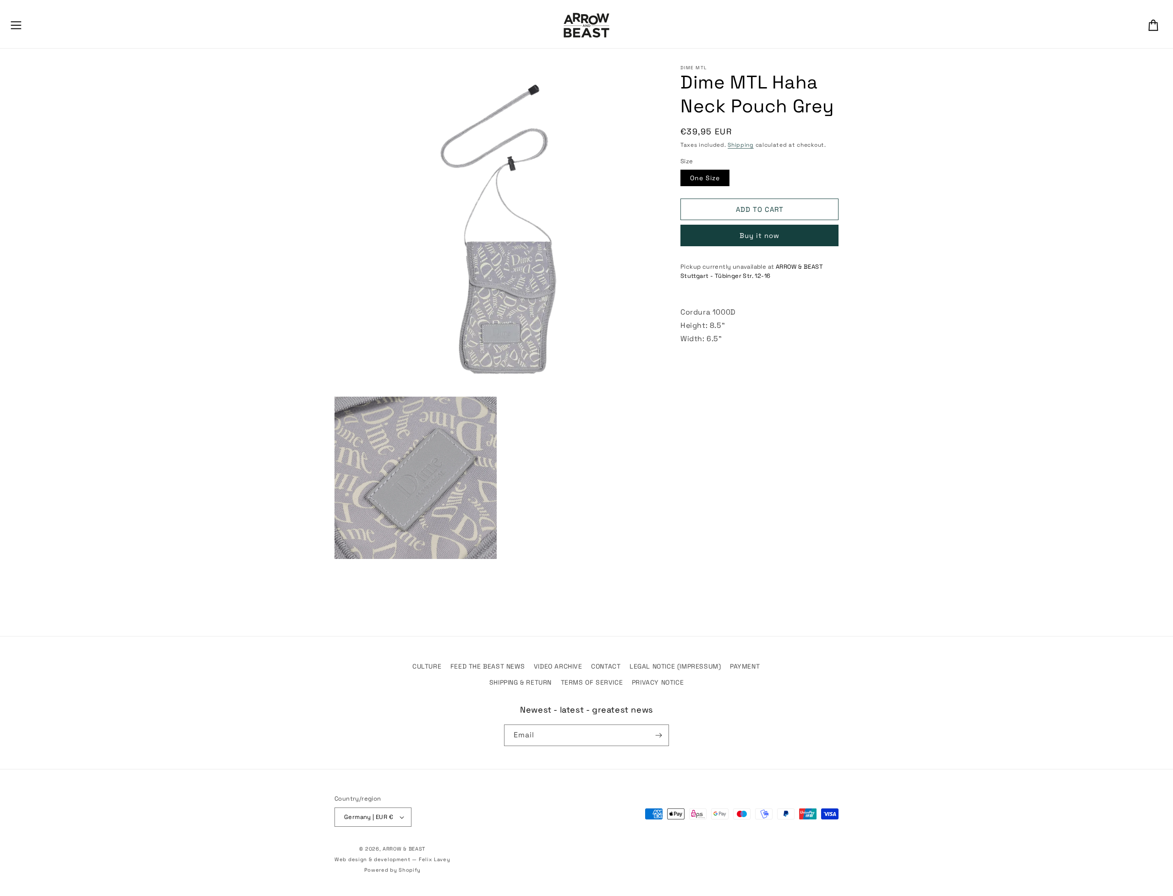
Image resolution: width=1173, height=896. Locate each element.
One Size (705, 178)
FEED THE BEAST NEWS (487, 666)
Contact (605, 666)
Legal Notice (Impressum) (675, 666)
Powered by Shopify (392, 870)
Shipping (741, 145)
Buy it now (759, 235)
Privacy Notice (658, 682)
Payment (745, 666)
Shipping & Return (520, 682)
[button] (16, 25)
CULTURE (426, 666)
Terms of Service (592, 682)
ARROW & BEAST (404, 849)
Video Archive (558, 666)
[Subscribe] (658, 735)
